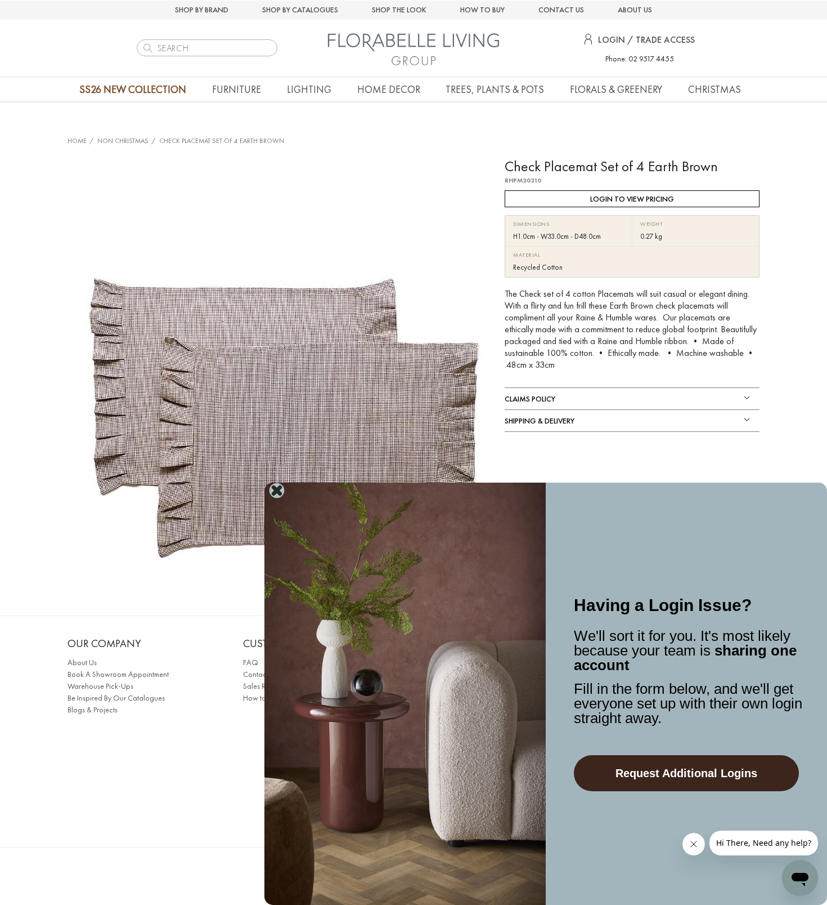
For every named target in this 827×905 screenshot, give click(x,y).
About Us (82, 662)
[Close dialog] (277, 490)
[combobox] (207, 47)
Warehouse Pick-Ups (100, 686)
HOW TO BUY (482, 10)
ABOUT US (635, 10)
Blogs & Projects (93, 710)
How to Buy (261, 698)
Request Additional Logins (686, 773)
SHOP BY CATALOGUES (300, 10)
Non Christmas (123, 140)
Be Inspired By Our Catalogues (116, 698)
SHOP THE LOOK (399, 10)
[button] (236, 89)
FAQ (250, 662)
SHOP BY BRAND (201, 10)
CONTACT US (561, 10)
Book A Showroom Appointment (118, 674)
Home (77, 140)
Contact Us (260, 674)
